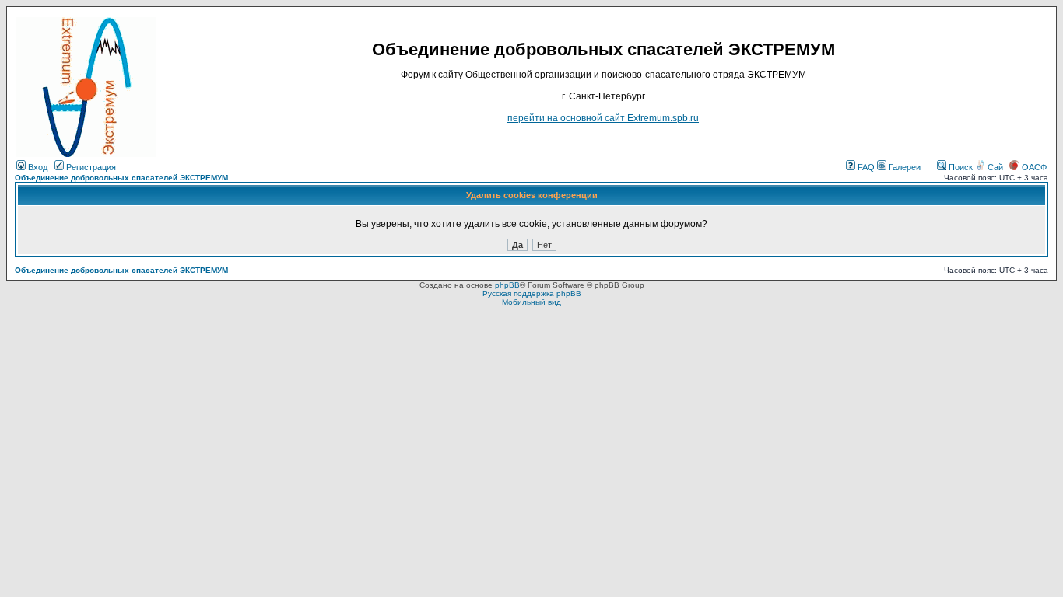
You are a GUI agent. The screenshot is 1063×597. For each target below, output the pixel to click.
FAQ (865, 167)
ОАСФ (1033, 167)
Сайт (997, 167)
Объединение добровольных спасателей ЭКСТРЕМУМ (121, 177)
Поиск (959, 167)
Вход (36, 167)
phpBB (507, 285)
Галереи (903, 167)
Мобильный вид (531, 302)
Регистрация (90, 167)
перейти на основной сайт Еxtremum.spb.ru (603, 118)
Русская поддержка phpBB (531, 293)
